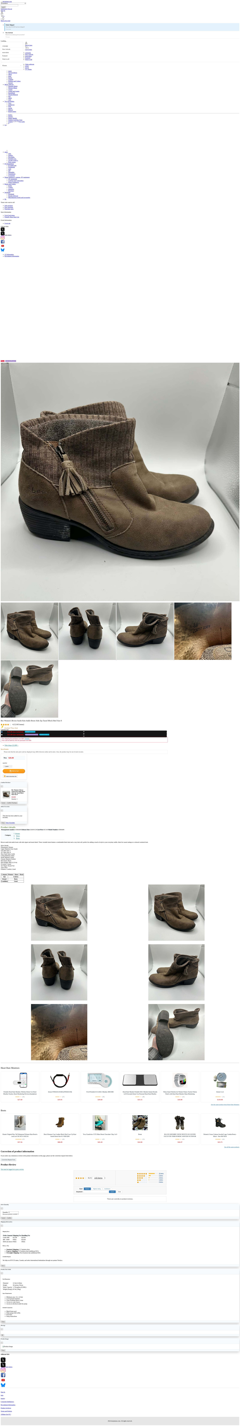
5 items (161, 1175)
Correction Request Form (8, 1159)
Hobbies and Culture (14, 81)
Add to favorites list (11, 776)
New (19, 732)
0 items (161, 1182)
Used (26, 734)
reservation (5, 52)
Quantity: (5, 1212)
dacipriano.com (7, 1)
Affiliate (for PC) (6, 1414)
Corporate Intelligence (7, 1401)
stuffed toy (11, 105)
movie (27, 67)
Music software (9, 84)
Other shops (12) (11, 745)
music (10, 71)
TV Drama (28, 69)
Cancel (3, 803)
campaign (5, 46)
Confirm (9, 1218)
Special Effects (12, 73)
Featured (4, 56)
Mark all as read (5, 21)
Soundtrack (11, 93)
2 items (161, 1177)
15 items (161, 1173)
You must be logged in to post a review (12, 1169)
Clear (119, 1191)
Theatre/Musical (13, 94)
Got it (3, 1265)
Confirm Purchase (12, 803)
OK (2, 1335)
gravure (10, 83)
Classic (10, 89)
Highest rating (97, 1189)
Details (27, 738)
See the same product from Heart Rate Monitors (225, 1104)
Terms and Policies (6, 1411)
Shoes (18, 836)
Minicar (10, 110)
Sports (10, 78)
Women (4, 65)
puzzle (10, 108)
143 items (98, 1178)
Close (3, 823)
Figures (10, 116)
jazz (9, 96)
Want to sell (5, 59)
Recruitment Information (8, 1405)
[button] (120, 18)
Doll (9, 106)
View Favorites (10, 823)
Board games (12, 111)
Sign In (3, 10)
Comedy (10, 79)
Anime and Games (13, 91)
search (3, 7)
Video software (29, 64)
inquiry (3, 1398)
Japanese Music (13, 86)
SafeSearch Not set (6, 9)
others (10, 74)
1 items (161, 1180)
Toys (9, 103)
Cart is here (28, 49)
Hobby (10, 115)
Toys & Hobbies (9, 101)
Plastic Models (12, 118)
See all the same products (231, 1147)
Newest (87, 1189)
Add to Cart (15, 771)
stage (9, 76)
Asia (9, 100)
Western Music (12, 88)
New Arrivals (6, 49)
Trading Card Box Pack (15, 120)
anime (27, 66)
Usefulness (107, 1189)
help (2, 1395)
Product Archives (6, 1408)
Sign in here (28, 45)
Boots (18, 838)
